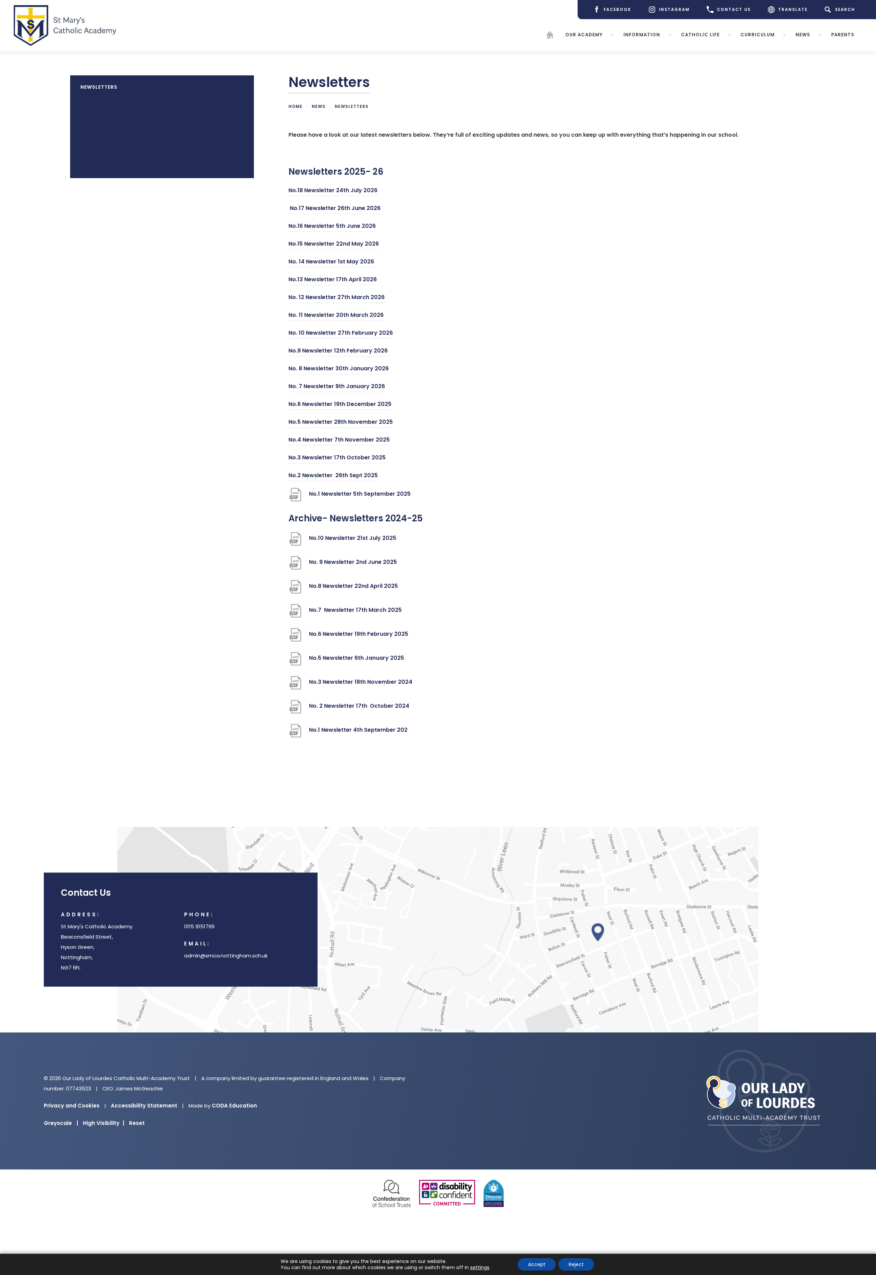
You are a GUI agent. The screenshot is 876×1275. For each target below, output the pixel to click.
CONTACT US (734, 9)
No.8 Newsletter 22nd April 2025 (353, 589)
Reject (576, 1264)
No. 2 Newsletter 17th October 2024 (359, 709)
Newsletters (98, 87)
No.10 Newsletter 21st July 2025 (352, 541)
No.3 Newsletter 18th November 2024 (360, 685)
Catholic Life (700, 35)
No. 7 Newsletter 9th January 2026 (336, 387)
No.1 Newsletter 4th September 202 (358, 733)
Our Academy (584, 35)
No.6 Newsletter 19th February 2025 (358, 637)
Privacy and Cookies (72, 1105)
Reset (137, 1123)
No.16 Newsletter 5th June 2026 (332, 227)
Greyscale (61, 1123)
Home (295, 106)
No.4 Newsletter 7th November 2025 (339, 441)
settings (479, 1267)
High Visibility (103, 1123)
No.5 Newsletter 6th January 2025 (356, 661)
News (803, 35)
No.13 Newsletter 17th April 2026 (332, 280)
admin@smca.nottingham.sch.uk (226, 955)
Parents (842, 35)
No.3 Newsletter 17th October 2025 (337, 458)
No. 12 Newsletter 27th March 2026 (336, 298)
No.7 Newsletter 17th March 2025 (355, 613)
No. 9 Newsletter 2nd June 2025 (353, 565)
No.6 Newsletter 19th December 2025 (339, 405)
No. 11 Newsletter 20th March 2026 (336, 316)
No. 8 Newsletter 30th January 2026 (338, 369)
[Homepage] (550, 36)
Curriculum (757, 35)
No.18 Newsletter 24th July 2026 (332, 191)
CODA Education (234, 1105)
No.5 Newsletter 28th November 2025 (340, 423)
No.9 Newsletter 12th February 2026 (338, 352)
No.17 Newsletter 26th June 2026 (334, 209)
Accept (536, 1264)
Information (641, 35)
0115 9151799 (199, 926)
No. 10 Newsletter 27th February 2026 (340, 334)
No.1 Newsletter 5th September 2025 (360, 497)
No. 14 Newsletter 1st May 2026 (331, 263)
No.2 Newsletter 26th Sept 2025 (333, 476)
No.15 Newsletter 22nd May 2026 (333, 245)
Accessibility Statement (144, 1105)
